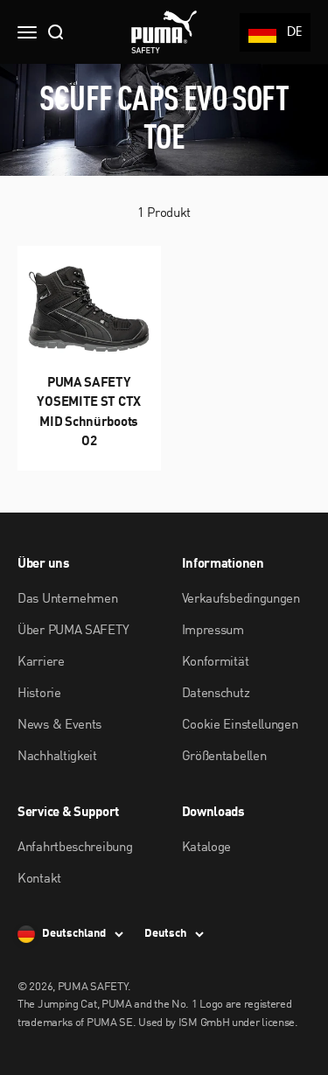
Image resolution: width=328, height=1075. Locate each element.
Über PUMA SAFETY (73, 631)
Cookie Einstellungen (240, 725)
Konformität (215, 662)
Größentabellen (224, 757)
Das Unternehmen (67, 599)
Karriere (41, 662)
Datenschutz (216, 694)
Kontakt (39, 879)
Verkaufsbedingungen (241, 599)
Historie (39, 694)
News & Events (59, 725)
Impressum (213, 631)
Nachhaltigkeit (57, 757)
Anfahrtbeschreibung (74, 848)
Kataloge (207, 848)
